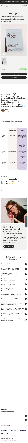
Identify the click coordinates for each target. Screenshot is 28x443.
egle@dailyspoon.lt (5, 425)
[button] (2, 5)
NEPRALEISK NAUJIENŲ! (26, 221)
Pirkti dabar (14, 77)
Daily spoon (6, 438)
